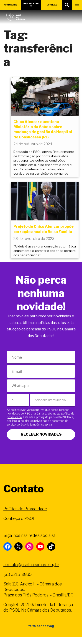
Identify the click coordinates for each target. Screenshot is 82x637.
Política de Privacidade (25, 508)
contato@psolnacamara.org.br (31, 564)
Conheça (52, 5)
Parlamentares (30, 5)
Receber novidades (41, 434)
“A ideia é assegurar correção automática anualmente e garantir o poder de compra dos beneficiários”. (44, 250)
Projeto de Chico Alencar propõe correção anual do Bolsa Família (43, 229)
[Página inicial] (14, 16)
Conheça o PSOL (19, 518)
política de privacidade (34, 421)
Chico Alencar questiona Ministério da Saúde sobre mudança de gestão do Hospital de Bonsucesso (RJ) (42, 129)
